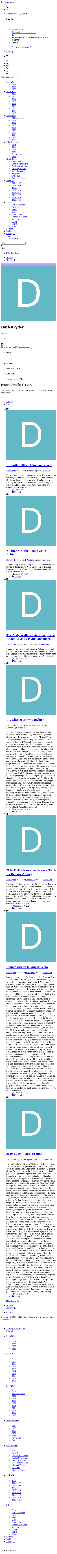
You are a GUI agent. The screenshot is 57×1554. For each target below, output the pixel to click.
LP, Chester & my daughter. (25, 719)
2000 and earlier (18, 118)
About (14, 209)
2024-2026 (11, 82)
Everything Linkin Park (16, 728)
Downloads (16, 207)
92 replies (18, 492)
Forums (9, 229)
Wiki (14, 226)
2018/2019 (16, 197)
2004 (14, 128)
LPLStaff (29, 471)
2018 (14, 113)
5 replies (17, 576)
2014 (14, 103)
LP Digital (10, 233)
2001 (14, 120)
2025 (14, 87)
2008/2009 (16, 185)
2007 (14, 135)
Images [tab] (9, 404)
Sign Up (9, 52)
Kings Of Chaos (18, 173)
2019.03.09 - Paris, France (24, 1153)
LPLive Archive (18, 205)
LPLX (14, 224)
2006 (14, 132)
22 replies (18, 661)
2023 (14, 152)
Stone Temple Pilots (20, 171)
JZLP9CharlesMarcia (34, 725)
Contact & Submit (19, 217)
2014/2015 (16, 193)
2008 (14, 137)
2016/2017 (16, 195)
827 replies (18, 1095)
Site (8, 202)
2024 (14, 84)
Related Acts (11, 159)
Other (14, 156)
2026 (14, 89)
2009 (14, 140)
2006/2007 (16, 183)
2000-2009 (11, 115)
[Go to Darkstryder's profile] (31, 459)
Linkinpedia (11, 231)
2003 (14, 125)
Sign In (15, 42)
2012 (14, 99)
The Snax (16, 176)
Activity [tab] (9, 402)
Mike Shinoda (12, 142)
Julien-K (10, 180)
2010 (14, 94)
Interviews (16, 219)
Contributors (17, 214)
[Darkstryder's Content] (2, 345)
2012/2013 (16, 190)
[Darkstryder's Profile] (2, 342)
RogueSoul (30, 880)
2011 (14, 96)
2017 (14, 111)
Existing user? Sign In (16, 14)
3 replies (17, 812)
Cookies (9, 1312)
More (8, 236)
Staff (14, 212)
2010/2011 (16, 188)
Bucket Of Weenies (20, 166)
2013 (14, 101)
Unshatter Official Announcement (29, 465)
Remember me (18, 37)
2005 (14, 130)
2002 (14, 123)
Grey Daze (16, 161)
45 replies (18, 908)
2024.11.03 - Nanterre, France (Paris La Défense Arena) (31, 872)
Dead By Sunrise (19, 168)
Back (14, 1341)
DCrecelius (30, 972)
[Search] (3, 248)
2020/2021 (16, 200)
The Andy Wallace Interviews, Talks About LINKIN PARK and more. (30, 636)
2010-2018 (11, 91)
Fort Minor (16, 154)
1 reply (17, 1296)
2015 (14, 106)
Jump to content (7, 2)
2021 (14, 149)
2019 (14, 147)
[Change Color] (7, 9)
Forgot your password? (21, 47)
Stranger (28, 644)
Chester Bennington (20, 164)
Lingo (14, 221)
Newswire (45, 471)
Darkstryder (11, 471)
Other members (18, 178)
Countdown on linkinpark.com (27, 967)
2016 (14, 108)
